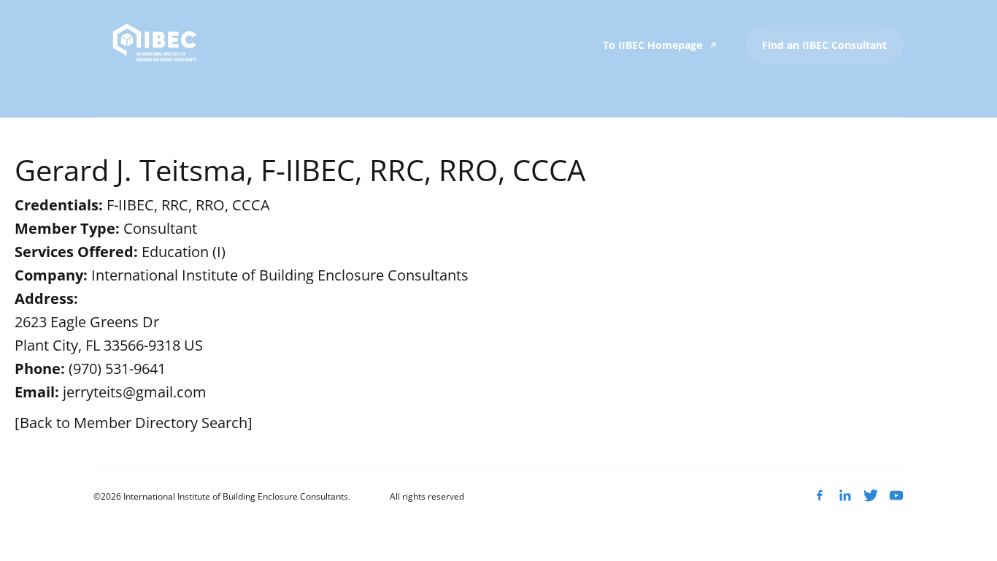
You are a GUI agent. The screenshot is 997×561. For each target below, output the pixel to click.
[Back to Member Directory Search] (134, 422)
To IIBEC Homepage (654, 45)
